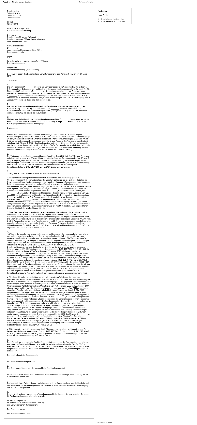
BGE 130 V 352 (65, 249)
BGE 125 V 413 (52, 331)
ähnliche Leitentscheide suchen (111, 19)
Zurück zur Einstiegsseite (13, 2)
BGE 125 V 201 (13, 346)
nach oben (107, 422)
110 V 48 (84, 331)
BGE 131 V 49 (64, 260)
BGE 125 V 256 (32, 167)
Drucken (28, 2)
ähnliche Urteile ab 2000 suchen (111, 21)
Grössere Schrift (86, 2)
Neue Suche (103, 15)
